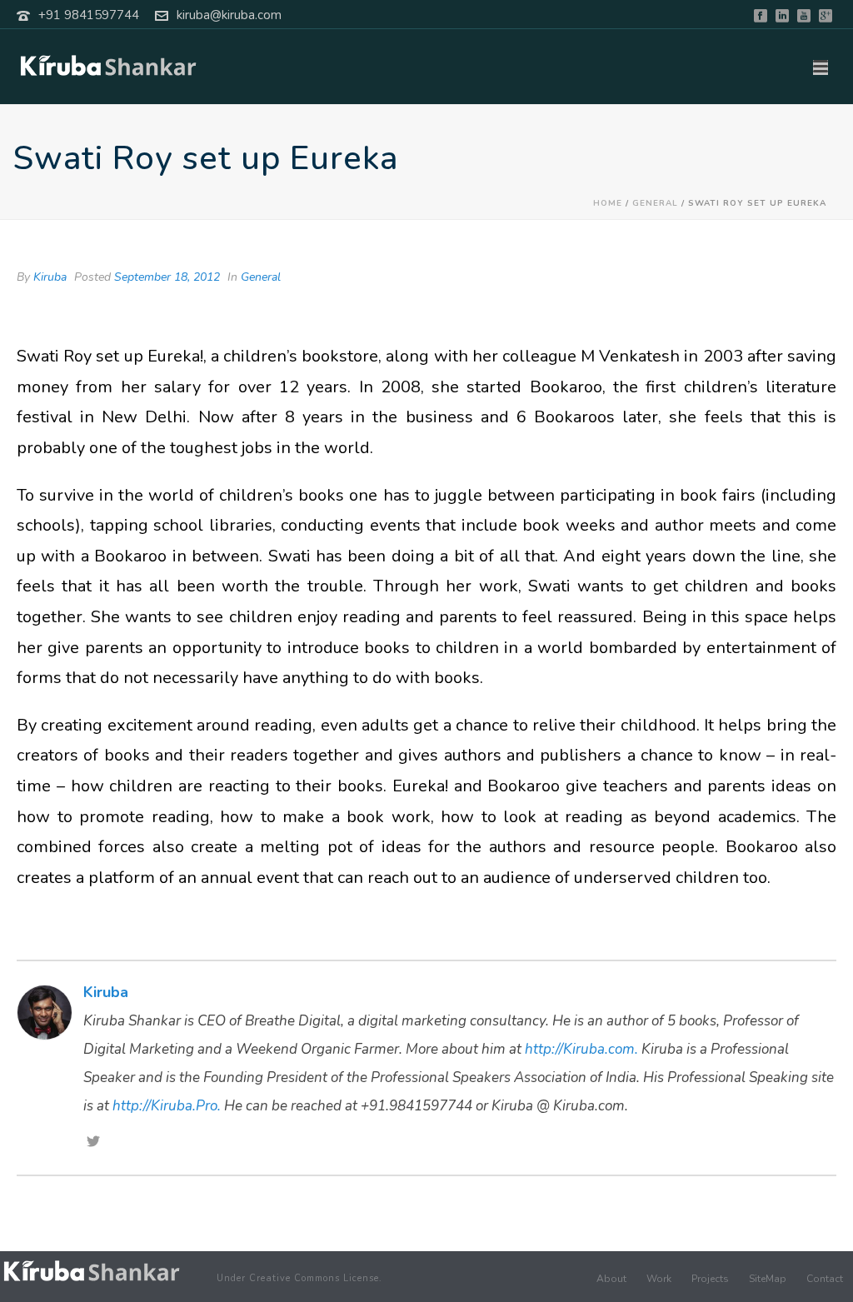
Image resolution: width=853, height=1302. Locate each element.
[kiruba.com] (91, 1272)
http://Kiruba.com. (581, 1049)
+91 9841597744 (88, 15)
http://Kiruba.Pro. (166, 1105)
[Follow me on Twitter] (93, 1143)
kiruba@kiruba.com (229, 15)
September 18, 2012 (167, 277)
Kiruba (50, 277)
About (611, 1278)
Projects (710, 1278)
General (655, 203)
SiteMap (767, 1278)
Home (607, 203)
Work (658, 1278)
